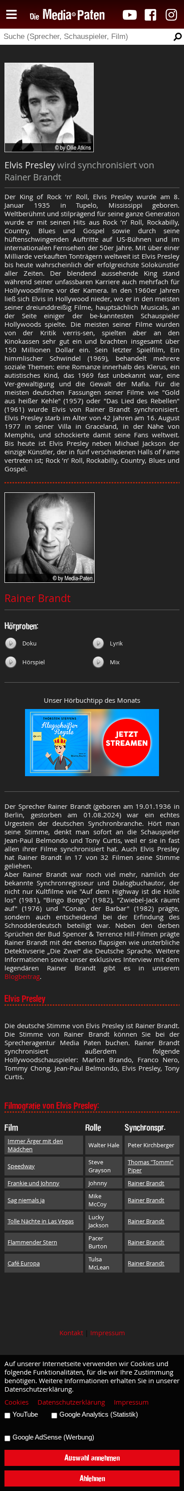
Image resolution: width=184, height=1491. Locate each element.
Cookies (16, 1402)
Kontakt (71, 1333)
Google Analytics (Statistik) (98, 1414)
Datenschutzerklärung (71, 1402)
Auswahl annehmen (92, 1457)
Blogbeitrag (22, 976)
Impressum (107, 1333)
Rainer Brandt (37, 598)
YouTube (25, 1414)
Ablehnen (92, 1478)
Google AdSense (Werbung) (53, 1437)
